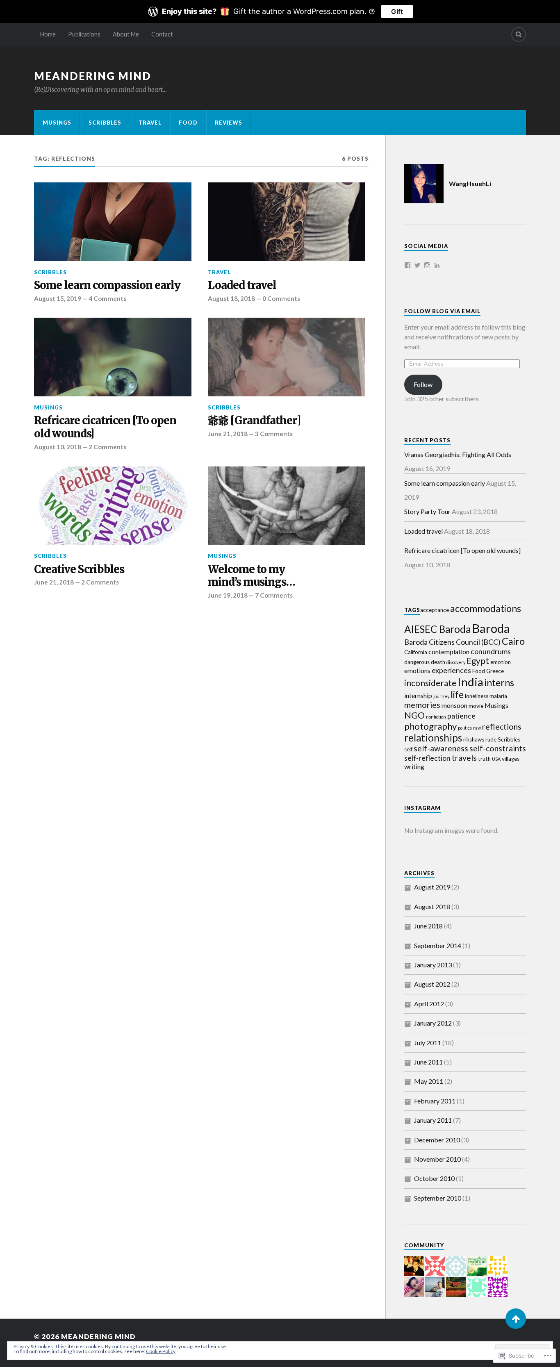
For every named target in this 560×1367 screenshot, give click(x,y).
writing (414, 766)
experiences (451, 670)
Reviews (228, 122)
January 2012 (433, 1023)
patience (461, 715)
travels (464, 757)
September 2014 (437, 945)
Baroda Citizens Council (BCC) (452, 641)
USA (496, 759)
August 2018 (432, 906)
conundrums (491, 651)
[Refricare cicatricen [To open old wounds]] (112, 357)
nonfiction (436, 716)
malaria (498, 696)
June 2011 (428, 1062)
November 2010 (437, 1159)
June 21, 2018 (228, 433)
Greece (495, 671)
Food (188, 122)
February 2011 (434, 1101)
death (438, 662)
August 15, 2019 (57, 298)
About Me (126, 34)
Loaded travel (242, 285)
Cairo (513, 641)
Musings (57, 122)
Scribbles (105, 122)
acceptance (434, 610)
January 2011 (433, 1120)
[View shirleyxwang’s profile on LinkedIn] (437, 265)
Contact (162, 34)
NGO (414, 715)
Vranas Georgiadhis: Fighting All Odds (457, 454)
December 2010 (437, 1140)
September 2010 (437, 1198)
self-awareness (441, 748)
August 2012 (432, 984)
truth (484, 758)
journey (441, 696)
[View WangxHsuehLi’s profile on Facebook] (407, 265)
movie (476, 706)
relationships (433, 738)
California (415, 652)
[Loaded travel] (286, 221)
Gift (397, 11)
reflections (501, 726)
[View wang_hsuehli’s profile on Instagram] (427, 265)
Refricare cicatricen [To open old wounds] (105, 427)
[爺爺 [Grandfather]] (286, 357)
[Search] (518, 34)
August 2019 (432, 887)
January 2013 (433, 965)
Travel (150, 122)
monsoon (454, 705)
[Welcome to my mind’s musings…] (286, 505)
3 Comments (274, 433)
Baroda (491, 628)
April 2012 (429, 1004)
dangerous (417, 662)
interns (499, 682)
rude (490, 739)
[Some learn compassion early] (112, 221)
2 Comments (107, 446)
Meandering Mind (92, 76)
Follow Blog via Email (442, 311)
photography (430, 726)
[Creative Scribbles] (112, 505)
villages (510, 758)
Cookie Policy (160, 1351)
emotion (500, 662)
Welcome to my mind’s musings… (251, 576)
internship (418, 695)
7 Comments (274, 595)
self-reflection (427, 757)
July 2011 (427, 1042)
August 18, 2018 (231, 298)
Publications (84, 34)
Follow (423, 384)
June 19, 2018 (228, 595)
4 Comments (107, 298)
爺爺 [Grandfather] (254, 420)
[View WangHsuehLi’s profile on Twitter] (417, 265)
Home (48, 34)
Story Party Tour (427, 511)
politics (465, 727)
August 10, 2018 (57, 446)
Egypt (478, 661)
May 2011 (428, 1081)
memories (422, 705)
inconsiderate (430, 683)
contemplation (448, 651)
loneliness (476, 696)
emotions (417, 670)
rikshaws (473, 739)
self (408, 749)
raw (477, 727)
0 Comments (281, 298)
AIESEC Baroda (437, 629)
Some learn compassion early (107, 285)
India (470, 682)
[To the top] (515, 1318)
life (457, 694)
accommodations (485, 608)
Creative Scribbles (79, 569)
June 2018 (428, 926)
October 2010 (434, 1178)
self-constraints (497, 748)
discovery (455, 662)
